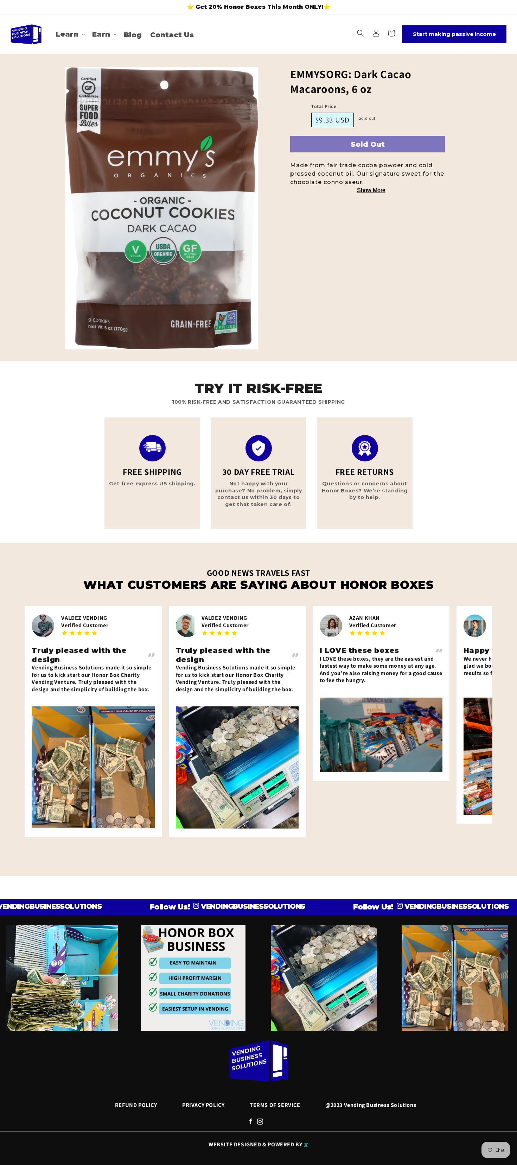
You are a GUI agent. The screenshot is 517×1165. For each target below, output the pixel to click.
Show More (371, 190)
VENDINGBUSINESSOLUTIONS (217, 906)
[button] (69, 34)
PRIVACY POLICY (203, 1105)
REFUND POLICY (136, 1105)
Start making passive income (454, 34)
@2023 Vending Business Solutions (370, 1105)
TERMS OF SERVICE (275, 1105)
